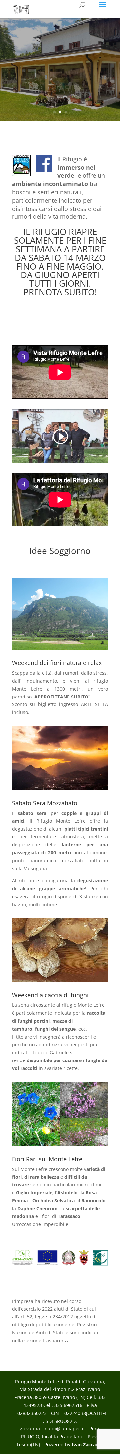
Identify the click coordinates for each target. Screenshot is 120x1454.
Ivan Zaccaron (88, 1444)
